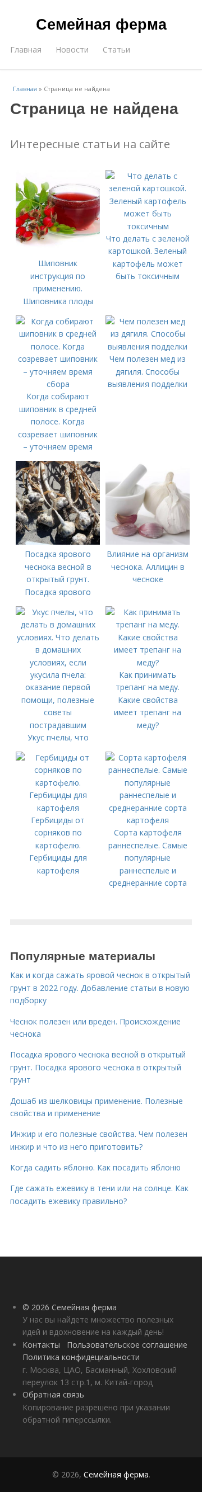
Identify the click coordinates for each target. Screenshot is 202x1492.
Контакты (41, 1344)
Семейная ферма (101, 23)
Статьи (116, 49)
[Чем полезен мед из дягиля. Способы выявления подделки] (147, 346)
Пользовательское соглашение (127, 1344)
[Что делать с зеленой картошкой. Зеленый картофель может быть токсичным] (147, 226)
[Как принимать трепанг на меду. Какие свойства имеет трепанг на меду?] (147, 662)
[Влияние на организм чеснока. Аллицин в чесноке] (147, 541)
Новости (72, 49)
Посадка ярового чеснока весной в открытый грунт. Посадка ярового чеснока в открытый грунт (98, 1067)
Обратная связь (53, 1394)
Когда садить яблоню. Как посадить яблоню (95, 1167)
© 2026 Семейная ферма (69, 1307)
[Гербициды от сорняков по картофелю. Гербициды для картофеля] (58, 807)
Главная (26, 49)
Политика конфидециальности (81, 1357)
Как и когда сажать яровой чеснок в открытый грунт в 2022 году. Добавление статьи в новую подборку (100, 987)
